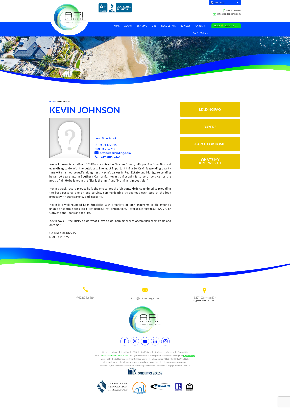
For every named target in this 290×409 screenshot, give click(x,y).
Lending (142, 26)
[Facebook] (124, 341)
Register (230, 26)
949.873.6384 (233, 10)
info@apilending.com (229, 13)
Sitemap (151, 355)
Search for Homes (210, 144)
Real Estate (168, 26)
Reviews (185, 26)
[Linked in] (155, 341)
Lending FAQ (210, 109)
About (128, 26)
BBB (154, 26)
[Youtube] (145, 341)
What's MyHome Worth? (210, 161)
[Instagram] (165, 341)
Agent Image (189, 355)
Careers (201, 26)
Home (116, 26)
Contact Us (200, 33)
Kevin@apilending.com (115, 153)
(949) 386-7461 (110, 157)
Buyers (210, 127)
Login (217, 26)
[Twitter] (135, 341)
